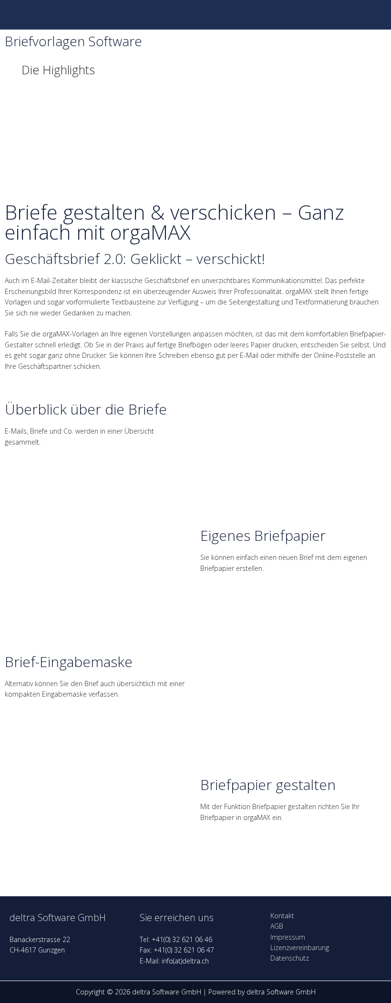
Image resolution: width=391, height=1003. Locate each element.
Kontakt (282, 915)
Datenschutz (289, 957)
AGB (276, 926)
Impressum (287, 937)
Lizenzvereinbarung (299, 947)
